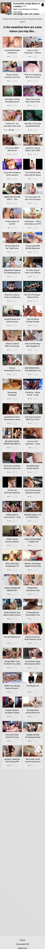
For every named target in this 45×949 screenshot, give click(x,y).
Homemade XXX (22, 944)
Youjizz (22, 940)
